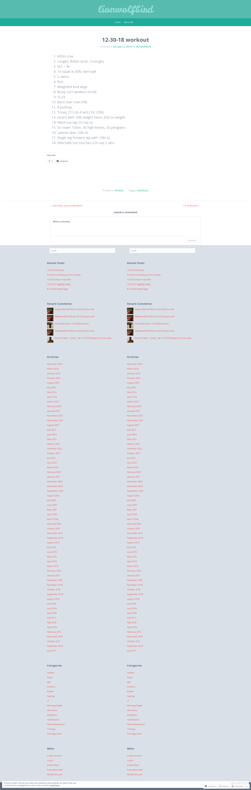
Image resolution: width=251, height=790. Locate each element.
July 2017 (51, 617)
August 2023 (53, 382)
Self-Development (56, 724)
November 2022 (55, 415)
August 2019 (53, 542)
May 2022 (51, 439)
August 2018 (53, 599)
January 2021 (53, 476)
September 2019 (55, 537)
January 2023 (53, 411)
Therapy (51, 729)
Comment (192, 240)
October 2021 (53, 453)
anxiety (50, 672)
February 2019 (54, 570)
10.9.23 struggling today (59, 284)
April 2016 (52, 627)
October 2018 (53, 589)
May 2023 (51, 392)
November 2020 (55, 486)
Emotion (51, 686)
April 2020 (52, 514)
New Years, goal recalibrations (66, 205)
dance (50, 677)
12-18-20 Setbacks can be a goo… (97, 338)
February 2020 (54, 523)
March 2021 (53, 467)
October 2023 (53, 378)
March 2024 (53, 368)
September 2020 (55, 490)
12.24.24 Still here (55, 270)
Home (118, 22)
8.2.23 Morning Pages (57, 288)
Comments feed (54, 769)
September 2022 (55, 420)
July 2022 (51, 429)
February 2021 (54, 472)
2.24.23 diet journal (85, 309)
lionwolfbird (125, 9)
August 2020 (53, 495)
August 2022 (53, 425)
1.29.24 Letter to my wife (59, 279)
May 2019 (51, 556)
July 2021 (51, 458)
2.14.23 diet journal (79, 323)
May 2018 (51, 613)
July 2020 (51, 500)
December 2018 (54, 580)
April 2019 (52, 561)
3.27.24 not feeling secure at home (64, 274)
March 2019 (53, 566)
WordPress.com (54, 774)
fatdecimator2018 (63, 309)
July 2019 (51, 547)
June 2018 (52, 608)
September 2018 (55, 594)
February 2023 (54, 406)
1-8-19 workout (192, 205)
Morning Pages (54, 705)
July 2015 (51, 650)
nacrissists (52, 710)
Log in (50, 760)
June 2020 (52, 505)
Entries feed (53, 765)
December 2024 (54, 364)
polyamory (52, 714)
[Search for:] (82, 250)
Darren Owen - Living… (66, 338)
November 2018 (55, 584)
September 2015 (55, 646)
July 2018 (51, 603)
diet (49, 682)
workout (143, 190)
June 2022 (52, 434)
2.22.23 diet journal (85, 316)
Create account (54, 755)
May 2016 (51, 622)
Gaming (51, 696)
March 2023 (53, 401)
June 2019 (52, 552)
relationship (53, 719)
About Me (128, 22)
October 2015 (53, 641)
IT (48, 700)
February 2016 (54, 631)
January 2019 (53, 575)
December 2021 (54, 448)
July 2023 (51, 387)
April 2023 (52, 396)
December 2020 (54, 481)
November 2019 (55, 533)
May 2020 (51, 509)
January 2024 (53, 373)
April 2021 (52, 462)
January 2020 (53, 528)
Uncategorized (54, 733)
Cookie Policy (54, 785)
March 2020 (53, 519)
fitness (119, 190)
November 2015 (55, 636)
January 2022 (53, 443)
